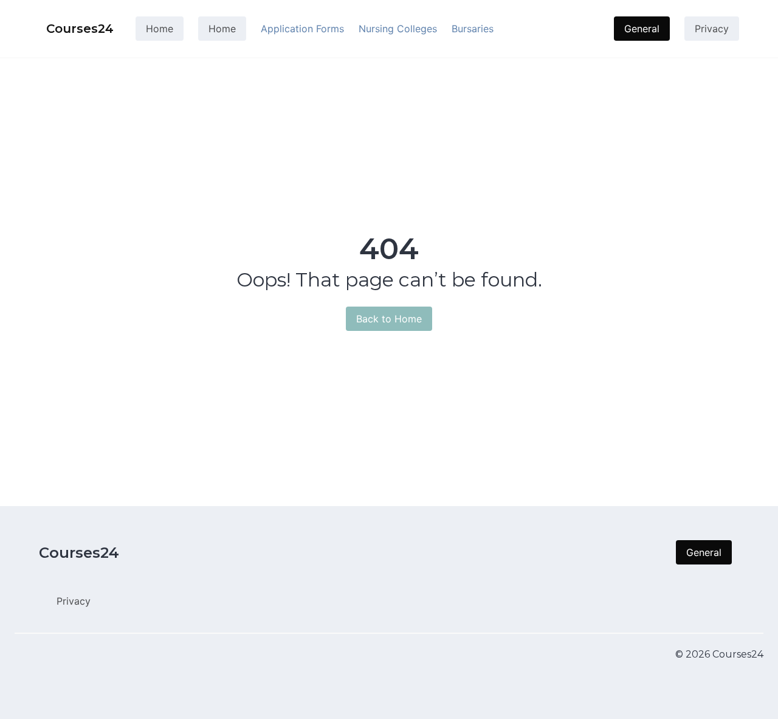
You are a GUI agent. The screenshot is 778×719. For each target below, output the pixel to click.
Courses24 (79, 552)
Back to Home (389, 319)
